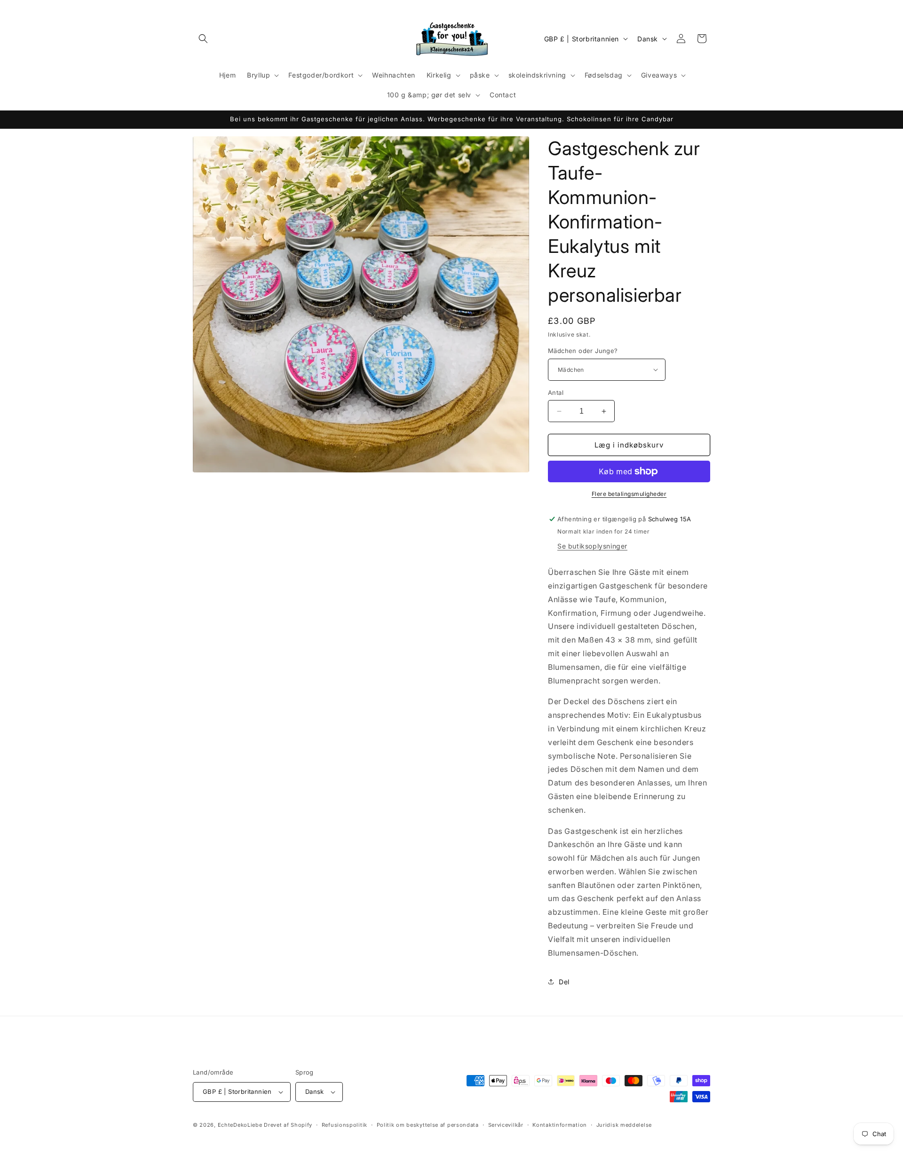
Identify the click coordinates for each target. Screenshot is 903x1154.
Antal (555, 392)
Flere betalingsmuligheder (629, 493)
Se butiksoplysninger (592, 546)
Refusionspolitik (344, 1125)
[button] (203, 38)
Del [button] (564, 982)
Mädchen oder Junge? (583, 350)
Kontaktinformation (559, 1125)
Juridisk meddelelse (624, 1125)
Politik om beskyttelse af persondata (428, 1125)
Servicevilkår (505, 1125)
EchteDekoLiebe (240, 1125)
